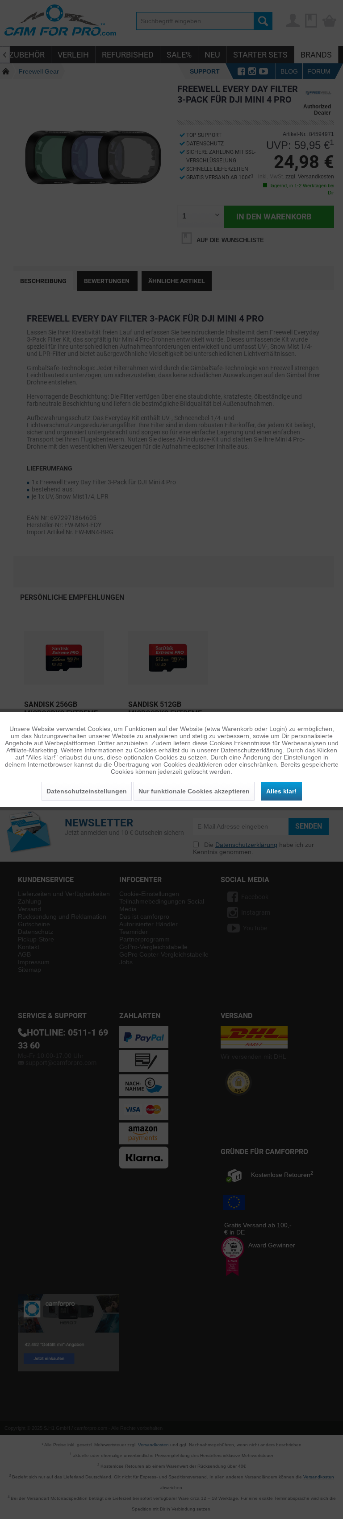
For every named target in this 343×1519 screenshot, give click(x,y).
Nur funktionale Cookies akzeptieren (194, 791)
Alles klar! (281, 791)
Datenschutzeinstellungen (86, 791)
